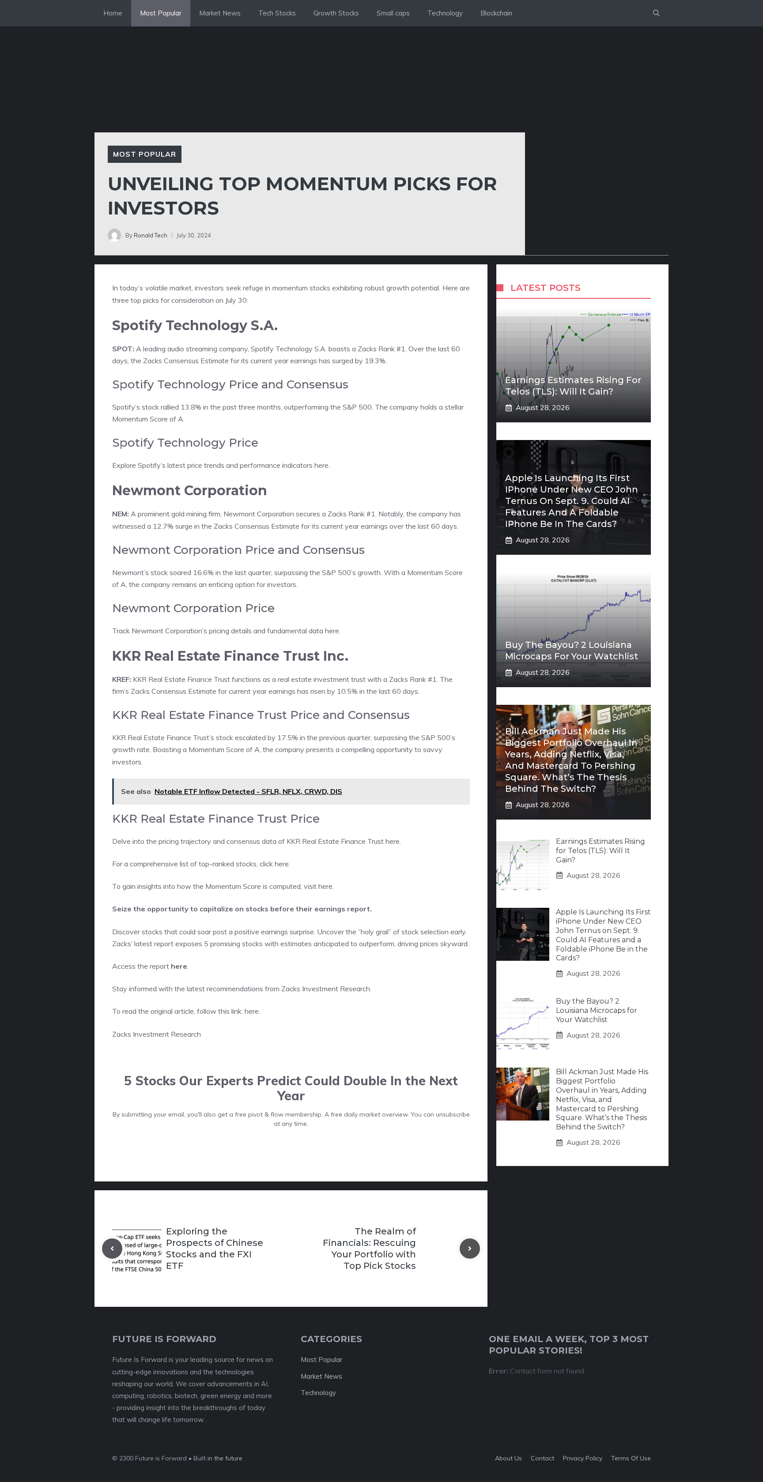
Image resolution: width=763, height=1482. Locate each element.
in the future (224, 1458)
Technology (445, 13)
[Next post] (470, 1248)
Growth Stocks (336, 13)
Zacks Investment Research (325, 988)
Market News (220, 13)
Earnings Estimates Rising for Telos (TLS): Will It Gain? (600, 850)
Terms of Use (631, 1458)
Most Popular (160, 13)
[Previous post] (112, 1248)
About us (508, 1458)
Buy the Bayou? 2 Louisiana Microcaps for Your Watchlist (596, 1010)
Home (112, 13)
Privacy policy (582, 1458)
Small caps (393, 13)
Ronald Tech (150, 235)
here (321, 465)
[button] (656, 13)
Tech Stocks (277, 13)
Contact (542, 1458)
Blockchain (496, 13)
